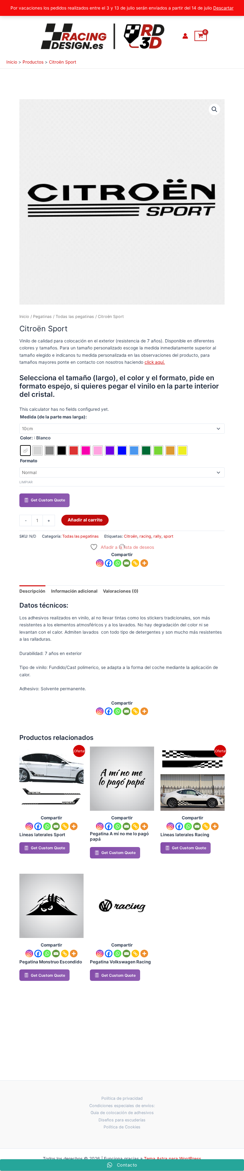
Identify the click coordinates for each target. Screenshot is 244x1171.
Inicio (24, 316)
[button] (214, 109)
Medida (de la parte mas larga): (53, 416)
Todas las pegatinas (75, 316)
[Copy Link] (135, 563)
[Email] (126, 563)
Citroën (130, 536)
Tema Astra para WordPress (172, 1158)
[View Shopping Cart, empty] (200, 36)
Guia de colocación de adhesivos (122, 1112)
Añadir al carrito (85, 519)
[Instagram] (100, 563)
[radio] (25, 450)
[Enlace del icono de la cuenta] (185, 36)
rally (157, 536)
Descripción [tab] (32, 591)
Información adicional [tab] (74, 591)
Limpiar (26, 482)
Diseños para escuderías (122, 1120)
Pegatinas (42, 316)
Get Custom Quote (48, 500)
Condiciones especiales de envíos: (122, 1105)
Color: (26, 437)
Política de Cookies (122, 1127)
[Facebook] (108, 563)
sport (168, 536)
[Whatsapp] (117, 563)
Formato (28, 460)
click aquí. (155, 362)
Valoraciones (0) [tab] (121, 591)
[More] (144, 563)
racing (145, 536)
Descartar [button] (223, 7)
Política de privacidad (122, 1098)
